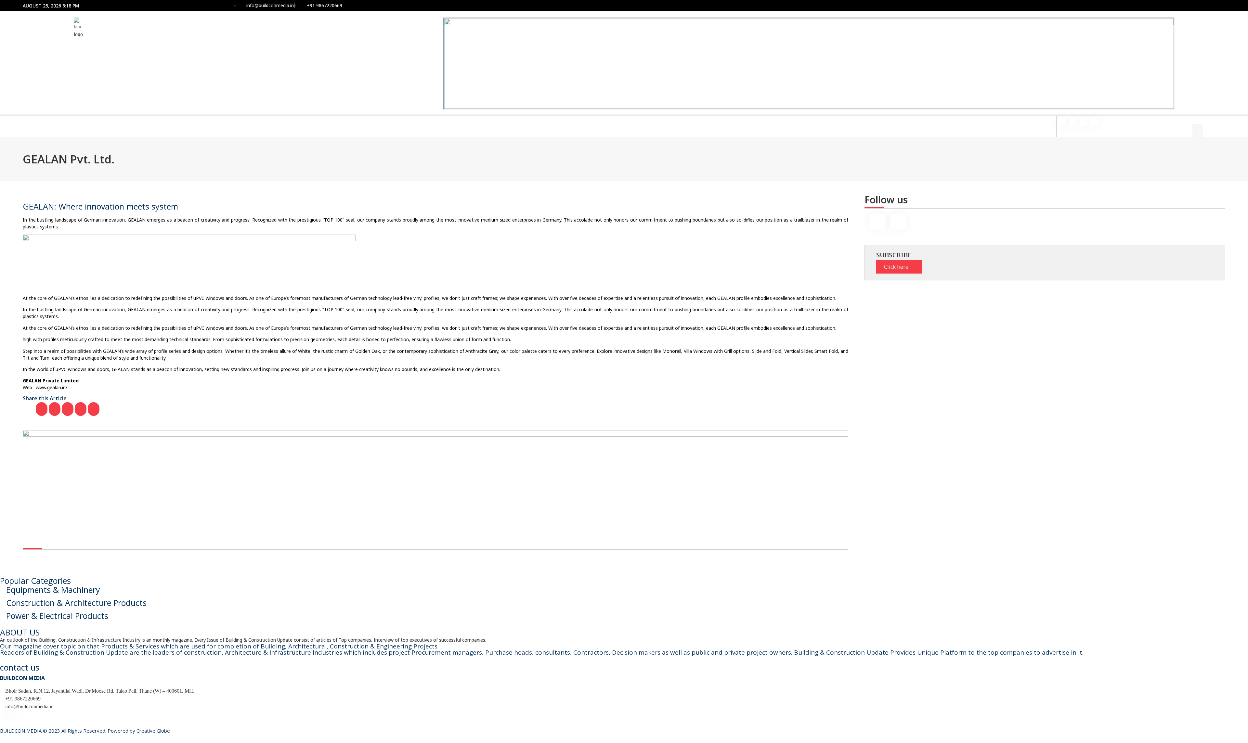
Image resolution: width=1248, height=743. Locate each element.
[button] (1197, 120)
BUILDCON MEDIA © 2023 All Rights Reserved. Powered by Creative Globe (85, 730)
